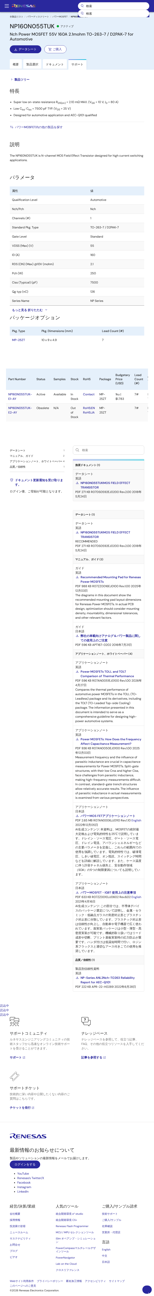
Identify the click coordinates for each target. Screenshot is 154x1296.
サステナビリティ (20, 1238)
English (106, 1249)
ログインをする (24, 1164)
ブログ (14, 1251)
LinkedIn (23, 1192)
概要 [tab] (16, 64)
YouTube (23, 1174)
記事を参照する (91, 1057)
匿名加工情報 (74, 1281)
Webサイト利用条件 (22, 1281)
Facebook (24, 1183)
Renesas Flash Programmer (72, 1226)
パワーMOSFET (60, 16)
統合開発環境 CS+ (66, 1220)
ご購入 (57, 49)
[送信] (82, 13)
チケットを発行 (20, 1108)
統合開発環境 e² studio (69, 1213)
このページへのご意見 (23, 1285)
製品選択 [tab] (32, 64)
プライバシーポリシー (50, 1281)
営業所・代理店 (111, 1232)
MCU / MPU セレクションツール (75, 1232)
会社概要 (15, 1213)
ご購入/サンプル (111, 1220)
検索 (113, 6)
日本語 (106, 1262)
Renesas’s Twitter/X (30, 1178)
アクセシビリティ (95, 1281)
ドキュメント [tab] (55, 64)
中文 (104, 1255)
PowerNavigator (65, 1257)
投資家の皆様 (18, 1226)
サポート (16, 1057)
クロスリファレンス (67, 1270)
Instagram (24, 1187)
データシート (28, 49)
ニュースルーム (19, 1232)
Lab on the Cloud (66, 1263)
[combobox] (113, 13)
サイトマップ (117, 1281)
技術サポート (110, 1213)
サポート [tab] (77, 64)
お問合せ (15, 1244)
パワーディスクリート (37, 16)
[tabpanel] (77, 1069)
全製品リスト (16, 16)
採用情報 (15, 1220)
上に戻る (148, 1293)
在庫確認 (107, 1226)
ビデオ (14, 1257)
